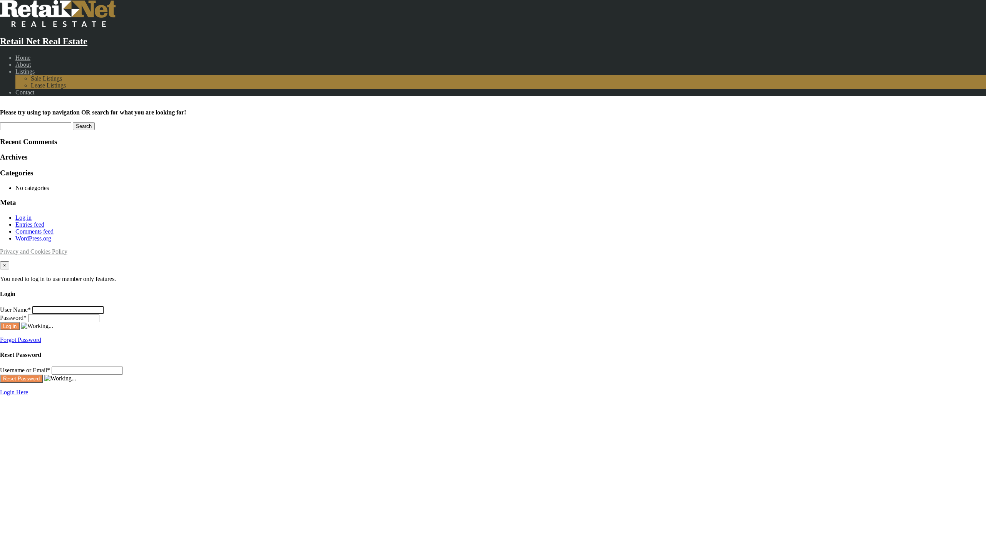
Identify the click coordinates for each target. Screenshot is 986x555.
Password (13, 317)
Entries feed (29, 224)
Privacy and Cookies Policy (33, 251)
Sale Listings (46, 78)
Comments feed (34, 231)
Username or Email (25, 370)
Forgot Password (20, 339)
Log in (23, 217)
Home (22, 57)
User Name (15, 309)
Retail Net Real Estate (43, 41)
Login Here (14, 392)
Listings (25, 71)
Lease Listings (48, 85)
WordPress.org (33, 238)
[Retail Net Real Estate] (58, 25)
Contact (24, 92)
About (23, 64)
